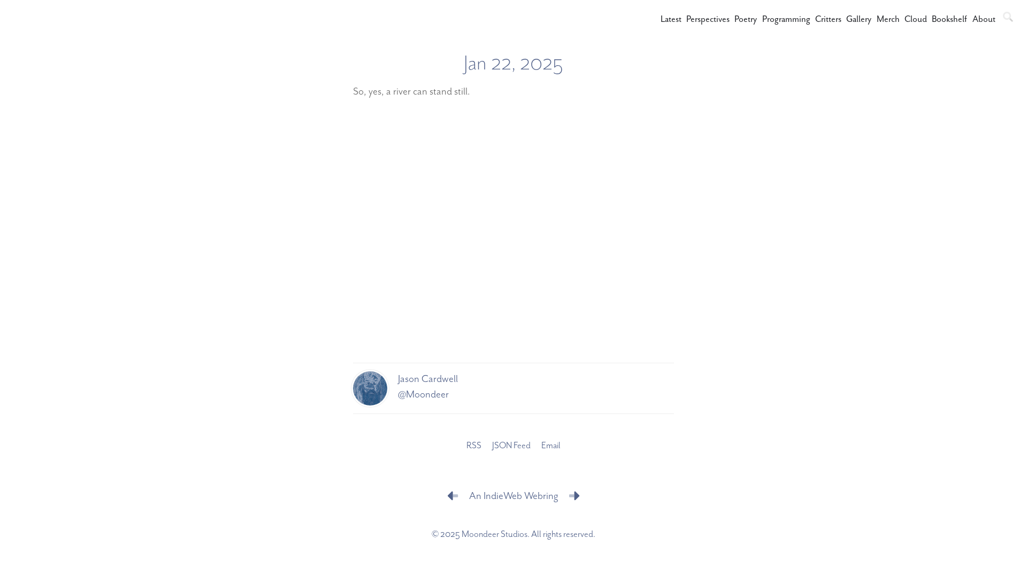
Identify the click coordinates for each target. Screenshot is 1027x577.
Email (551, 446)
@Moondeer (423, 394)
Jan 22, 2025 (513, 63)
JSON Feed (511, 446)
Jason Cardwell (428, 379)
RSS (473, 446)
